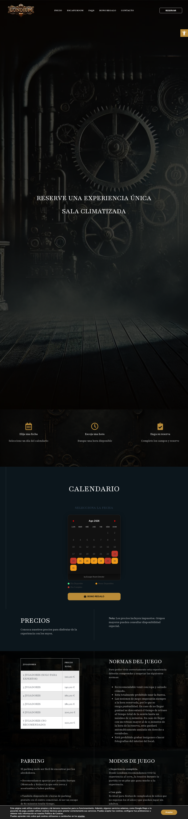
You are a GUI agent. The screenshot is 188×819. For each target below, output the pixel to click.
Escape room (75, 10)
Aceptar (169, 812)
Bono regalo (107, 10)
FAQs (91, 10)
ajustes (81, 816)
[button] (184, 33)
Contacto (127, 10)
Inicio (58, 10)
